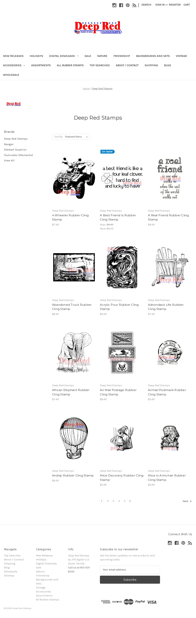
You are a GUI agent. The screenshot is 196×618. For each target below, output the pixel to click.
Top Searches (100, 65)
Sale (88, 56)
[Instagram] (114, 5)
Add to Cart (74, 181)
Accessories (12, 65)
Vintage (181, 56)
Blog (167, 65)
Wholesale (11, 74)
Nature (102, 56)
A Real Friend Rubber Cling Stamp (168, 217)
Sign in (160, 4)
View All (9, 160)
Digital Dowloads (62, 56)
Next (186, 501)
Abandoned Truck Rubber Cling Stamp (72, 307)
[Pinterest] (128, 5)
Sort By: (58, 136)
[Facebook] (121, 5)
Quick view (74, 174)
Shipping (151, 65)
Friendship (122, 56)
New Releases (13, 56)
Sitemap (9, 575)
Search (146, 4)
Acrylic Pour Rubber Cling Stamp (119, 307)
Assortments (41, 65)
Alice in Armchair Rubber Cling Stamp (167, 478)
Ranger (9, 144)
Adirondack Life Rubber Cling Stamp (166, 307)
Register (175, 4)
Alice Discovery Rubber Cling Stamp (121, 478)
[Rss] (134, 5)
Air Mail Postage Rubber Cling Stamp (118, 392)
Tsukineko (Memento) (18, 155)
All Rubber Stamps (70, 65)
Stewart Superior (15, 149)
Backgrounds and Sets (153, 56)
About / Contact (127, 65)
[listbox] (77, 137)
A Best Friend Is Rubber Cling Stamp (118, 217)
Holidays (36, 56)
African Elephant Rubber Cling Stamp (71, 392)
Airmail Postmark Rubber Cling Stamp (167, 392)
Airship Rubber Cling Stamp (73, 475)
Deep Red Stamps (16, 138)
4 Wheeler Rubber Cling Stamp (70, 217)
